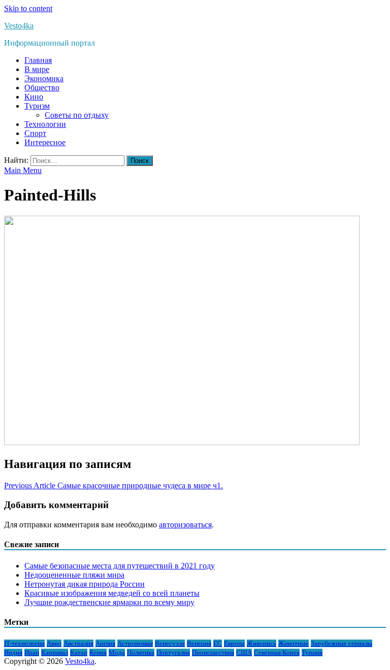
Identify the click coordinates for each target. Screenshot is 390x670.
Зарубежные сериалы (341, 643)
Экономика (43, 78)
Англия (105, 643)
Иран (31, 652)
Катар (78, 652)
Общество (41, 87)
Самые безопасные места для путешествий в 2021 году (119, 565)
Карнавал (54, 652)
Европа (234, 643)
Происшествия (213, 652)
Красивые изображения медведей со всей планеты (112, 593)
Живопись (261, 643)
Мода (117, 652)
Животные (293, 643)
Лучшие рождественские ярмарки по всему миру (109, 602)
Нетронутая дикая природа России (84, 584)
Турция (312, 652)
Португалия (173, 652)
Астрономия (135, 643)
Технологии (45, 124)
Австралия (78, 643)
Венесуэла (170, 643)
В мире (36, 69)
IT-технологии (24, 643)
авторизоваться (185, 524)
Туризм (37, 106)
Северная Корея (277, 652)
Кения (98, 652)
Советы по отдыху (77, 115)
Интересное (45, 142)
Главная (38, 60)
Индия (13, 652)
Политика (140, 652)
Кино (33, 96)
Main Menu (23, 170)
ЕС (217, 643)
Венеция (199, 643)
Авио (54, 643)
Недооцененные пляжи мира (74, 575)
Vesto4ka (19, 25)
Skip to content (28, 8)
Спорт (35, 133)
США (244, 652)
